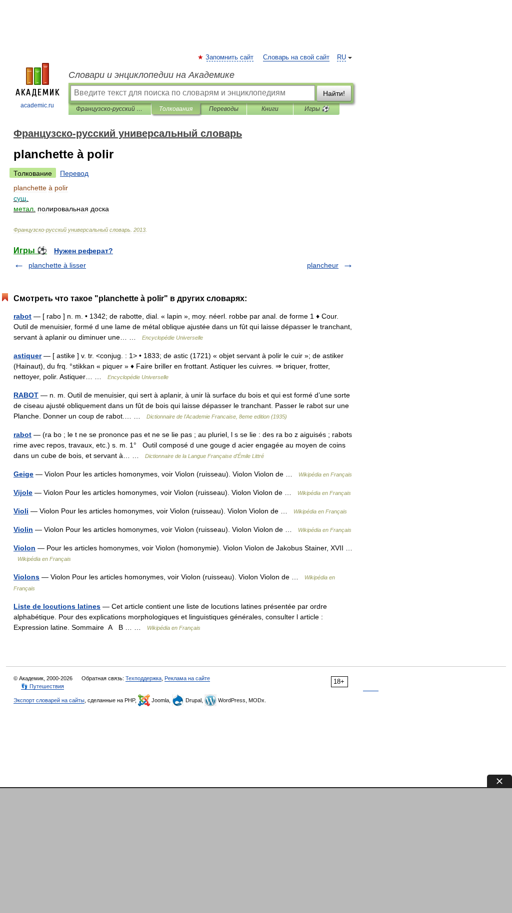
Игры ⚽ (316, 108)
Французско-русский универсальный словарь (110, 108)
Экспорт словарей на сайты (49, 700)
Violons (27, 577)
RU (341, 57)
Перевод (74, 173)
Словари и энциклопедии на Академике (151, 75)
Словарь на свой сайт (296, 57)
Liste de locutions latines (57, 606)
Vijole (23, 492)
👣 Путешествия (42, 686)
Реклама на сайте (187, 678)
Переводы (223, 108)
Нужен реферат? (83, 251)
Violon (25, 548)
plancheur (322, 265)
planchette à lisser (57, 265)
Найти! (334, 93)
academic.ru (37, 105)
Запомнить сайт (230, 57)
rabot (23, 316)
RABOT (26, 395)
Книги (270, 108)
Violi (21, 511)
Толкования (175, 108)
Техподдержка (144, 678)
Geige (24, 474)
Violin (23, 529)
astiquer (28, 356)
